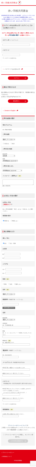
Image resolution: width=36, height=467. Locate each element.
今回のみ (6, 143)
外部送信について (7, 456)
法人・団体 (13, 243)
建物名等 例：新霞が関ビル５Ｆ (8, 341)
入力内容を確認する (17, 441)
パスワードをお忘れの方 (12, 69)
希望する (6, 221)
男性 (5, 284)
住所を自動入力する (9, 307)
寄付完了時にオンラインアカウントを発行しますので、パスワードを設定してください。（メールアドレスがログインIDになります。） (17, 390)
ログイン (16, 78)
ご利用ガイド (7, 204)
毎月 (13, 143)
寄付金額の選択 (14, 35)
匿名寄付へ (16, 101)
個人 (5, 243)
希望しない (15, 221)
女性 (11, 284)
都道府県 (5, 318)
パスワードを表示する (10, 58)
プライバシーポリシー (8, 452)
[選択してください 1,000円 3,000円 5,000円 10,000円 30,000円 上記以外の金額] (9, 140)
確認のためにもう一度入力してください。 (14, 373)
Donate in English (10, 110)
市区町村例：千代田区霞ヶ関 (8, 324)
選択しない (18, 284)
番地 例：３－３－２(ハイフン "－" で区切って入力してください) (17, 332)
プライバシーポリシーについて (17, 425)
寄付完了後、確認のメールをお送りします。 (14, 367)
